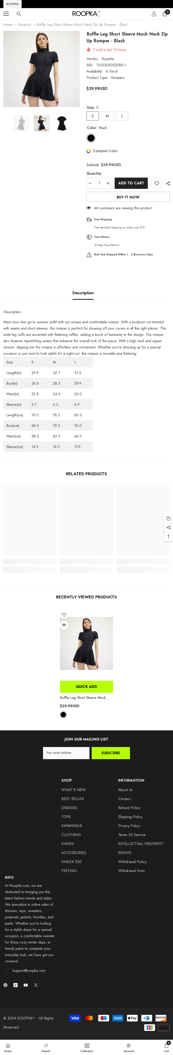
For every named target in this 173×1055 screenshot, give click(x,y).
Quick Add (86, 686)
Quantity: (94, 173)
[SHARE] (166, 183)
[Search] (19, 14)
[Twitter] (35, 985)
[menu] (6, 13)
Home (8, 24)
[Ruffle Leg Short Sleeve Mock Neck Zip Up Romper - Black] (86, 643)
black (63, 714)
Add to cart (131, 183)
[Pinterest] (5, 985)
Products (24, 24)
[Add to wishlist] (156, 183)
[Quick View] (64, 625)
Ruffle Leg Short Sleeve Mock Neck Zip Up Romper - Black (83, 697)
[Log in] (154, 13)
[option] (41, 69)
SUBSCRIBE (111, 753)
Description (83, 293)
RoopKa (108, 58)
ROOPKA (12, 4)
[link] (29, 561)
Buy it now (128, 197)
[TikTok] (15, 985)
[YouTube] (25, 985)
